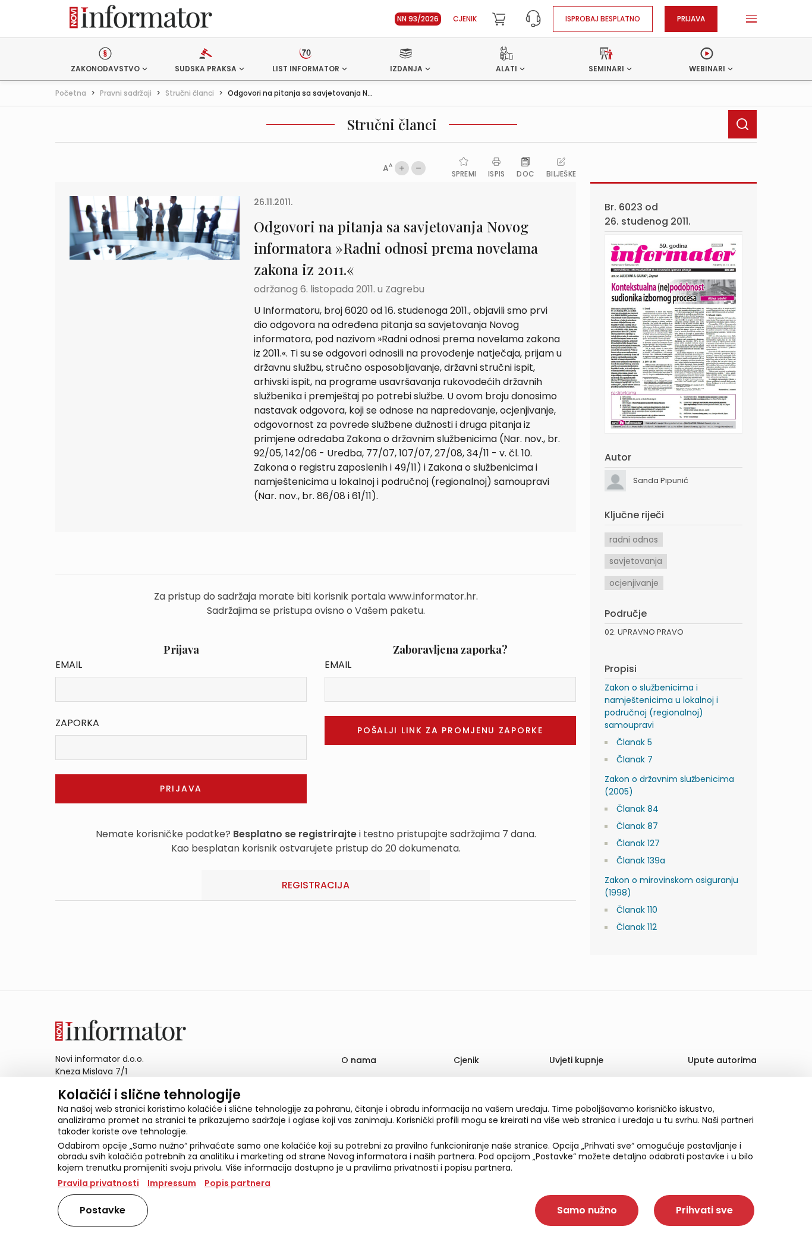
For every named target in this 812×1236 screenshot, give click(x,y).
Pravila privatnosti (98, 1183)
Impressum (171, 1183)
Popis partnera (237, 1183)
